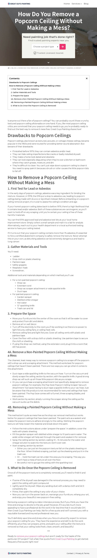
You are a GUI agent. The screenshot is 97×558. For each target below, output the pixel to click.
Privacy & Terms (82, 553)
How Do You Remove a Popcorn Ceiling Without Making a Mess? (49, 68)
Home (67, 4)
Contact (70, 553)
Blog (86, 4)
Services (76, 4)
